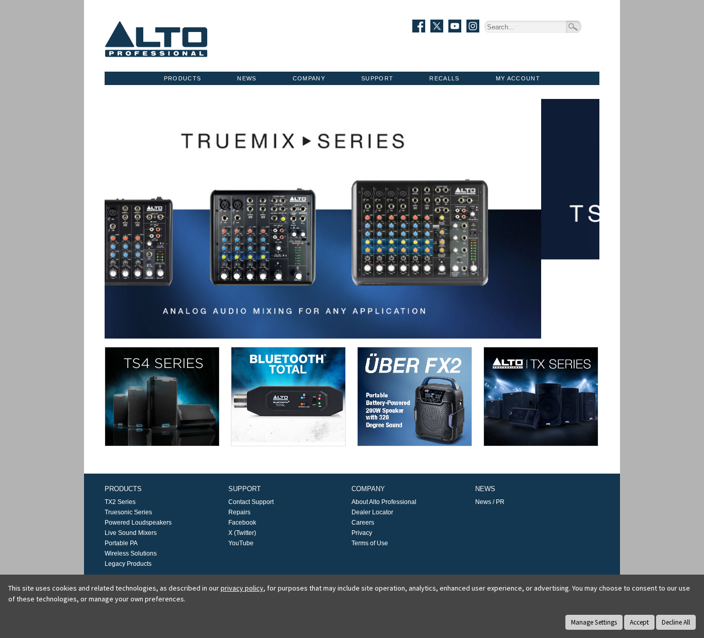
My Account (518, 78)
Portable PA (121, 543)
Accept (639, 622)
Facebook (242, 522)
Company (309, 78)
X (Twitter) (242, 532)
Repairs (239, 512)
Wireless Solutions (131, 553)
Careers (362, 522)
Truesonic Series (128, 512)
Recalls (444, 78)
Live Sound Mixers (131, 532)
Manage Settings (594, 622)
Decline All (676, 622)
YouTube (241, 543)
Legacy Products (128, 563)
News (246, 78)
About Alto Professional (383, 502)
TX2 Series (120, 502)
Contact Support (251, 502)
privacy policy (242, 588)
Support (377, 78)
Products (183, 78)
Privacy (361, 532)
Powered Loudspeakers (138, 522)
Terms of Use (369, 543)
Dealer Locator (372, 512)
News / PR (490, 502)
